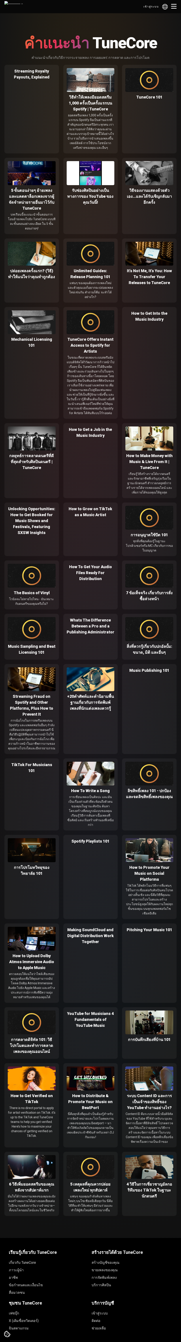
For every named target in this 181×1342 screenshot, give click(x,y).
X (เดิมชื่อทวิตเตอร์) (24, 1321)
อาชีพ (13, 1277)
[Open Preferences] (7, 1334)
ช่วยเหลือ (99, 1328)
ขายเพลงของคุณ (105, 1270)
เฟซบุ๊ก (14, 1313)
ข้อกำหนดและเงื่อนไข (26, 1285)
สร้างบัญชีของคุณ (105, 1262)
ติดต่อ (96, 1321)
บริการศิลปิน (101, 1285)
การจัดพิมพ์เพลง (104, 1277)
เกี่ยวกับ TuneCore (22, 1262)
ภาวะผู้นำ (16, 1270)
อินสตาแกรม (19, 1328)
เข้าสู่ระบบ (151, 6)
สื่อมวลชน (17, 1292)
